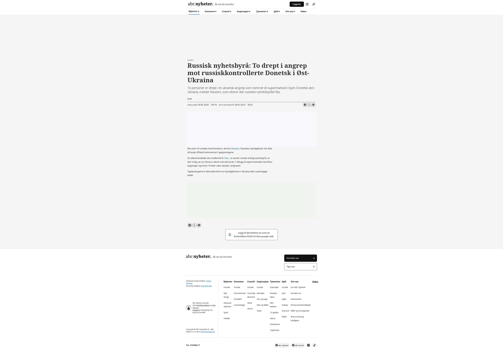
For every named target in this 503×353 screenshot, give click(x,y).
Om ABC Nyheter (298, 287)
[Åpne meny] (307, 4)
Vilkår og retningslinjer (300, 310)
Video (303, 11)
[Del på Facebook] (305, 105)
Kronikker (238, 299)
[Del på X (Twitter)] (309, 105)
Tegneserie (274, 330)
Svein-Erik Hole (206, 286)
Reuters (235, 148)
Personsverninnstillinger (301, 305)
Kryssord (285, 310)
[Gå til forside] (238, 4)
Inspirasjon (243, 11)
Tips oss (290, 266)
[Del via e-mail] (313, 105)
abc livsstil (299, 345)
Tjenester (261, 11)
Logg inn (297, 4)
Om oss (289, 11)
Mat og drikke (263, 305)
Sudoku (285, 305)
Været (272, 318)
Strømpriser (275, 324)
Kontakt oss (292, 258)
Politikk (227, 318)
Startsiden (274, 287)
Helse (249, 303)
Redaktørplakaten (203, 305)
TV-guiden (274, 312)
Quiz (284, 293)
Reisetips (260, 293)
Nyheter (193, 11)
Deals (259, 310)
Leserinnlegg (239, 305)
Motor (250, 308)
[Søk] (313, 4)
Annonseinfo (296, 299)
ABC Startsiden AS (208, 332)
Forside (227, 287)
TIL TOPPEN (192, 345)
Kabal (284, 316)
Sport (226, 312)
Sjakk (284, 299)
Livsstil (225, 11)
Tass (226, 158)
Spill (276, 11)
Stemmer (210, 11)
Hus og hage (262, 299)
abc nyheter (283, 345)
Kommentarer (240, 293)
